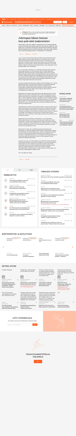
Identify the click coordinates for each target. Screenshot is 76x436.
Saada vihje (58, 25)
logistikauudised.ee (49, 19)
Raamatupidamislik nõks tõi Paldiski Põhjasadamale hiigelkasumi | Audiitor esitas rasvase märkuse (19, 201)
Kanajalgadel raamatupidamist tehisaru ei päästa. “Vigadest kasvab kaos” (28, 307)
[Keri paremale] (72, 247)
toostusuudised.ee (42, 19)
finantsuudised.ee (21, 19)
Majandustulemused (14, 185)
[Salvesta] (34, 179)
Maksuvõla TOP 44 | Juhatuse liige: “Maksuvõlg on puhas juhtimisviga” (64, 284)
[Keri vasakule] (3, 247)
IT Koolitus (9, 253)
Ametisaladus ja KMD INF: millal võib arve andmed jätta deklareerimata (65, 100)
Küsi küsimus (14, 25)
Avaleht (3, 25)
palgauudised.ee (13, 19)
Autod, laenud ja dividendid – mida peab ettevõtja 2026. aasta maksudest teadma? (66, 123)
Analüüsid (12, 178)
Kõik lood (8, 25)
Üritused (20, 25)
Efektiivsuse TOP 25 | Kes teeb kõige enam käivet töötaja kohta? (64, 116)
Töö (47, 25)
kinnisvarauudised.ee (65, 19)
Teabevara (36, 25)
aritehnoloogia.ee (28, 19)
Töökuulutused (61, 302)
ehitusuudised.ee (58, 19)
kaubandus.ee (34, 19)
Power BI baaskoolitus (12, 255)
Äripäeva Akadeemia (27, 253)
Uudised (11, 206)
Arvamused (12, 191)
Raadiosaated (26, 25)
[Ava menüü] (7, 19)
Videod (31, 25)
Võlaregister (42, 25)
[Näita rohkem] (71, 19)
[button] (19, 324)
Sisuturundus (52, 25)
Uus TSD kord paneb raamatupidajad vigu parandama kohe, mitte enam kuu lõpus (66, 108)
